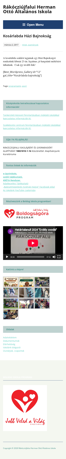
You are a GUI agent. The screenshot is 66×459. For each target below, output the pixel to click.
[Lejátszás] (7, 256)
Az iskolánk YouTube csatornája (19, 190)
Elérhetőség (9, 344)
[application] (33, 243)
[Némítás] (54, 256)
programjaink (15, 86)
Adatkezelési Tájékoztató (15, 183)
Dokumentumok (11, 340)
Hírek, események (30, 44)
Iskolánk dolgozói (12, 347)
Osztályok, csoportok (13, 350)
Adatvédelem (10, 337)
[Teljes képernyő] (58, 256)
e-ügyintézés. (10, 173)
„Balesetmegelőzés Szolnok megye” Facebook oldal (29, 186)
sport (24, 86)
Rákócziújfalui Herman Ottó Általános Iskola (29, 9)
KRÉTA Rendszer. (12, 180)
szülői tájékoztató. (13, 176)
